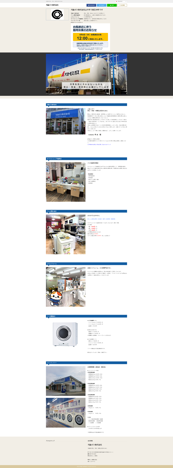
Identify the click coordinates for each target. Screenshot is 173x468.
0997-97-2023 (92, 454)
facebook (91, 5)
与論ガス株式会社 (52, 5)
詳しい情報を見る (93, 459)
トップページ (92, 461)
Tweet (102, 5)
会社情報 (123, 5)
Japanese (119, 1)
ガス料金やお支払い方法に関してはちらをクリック (99, 144)
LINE (112, 5)
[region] (86, 74)
